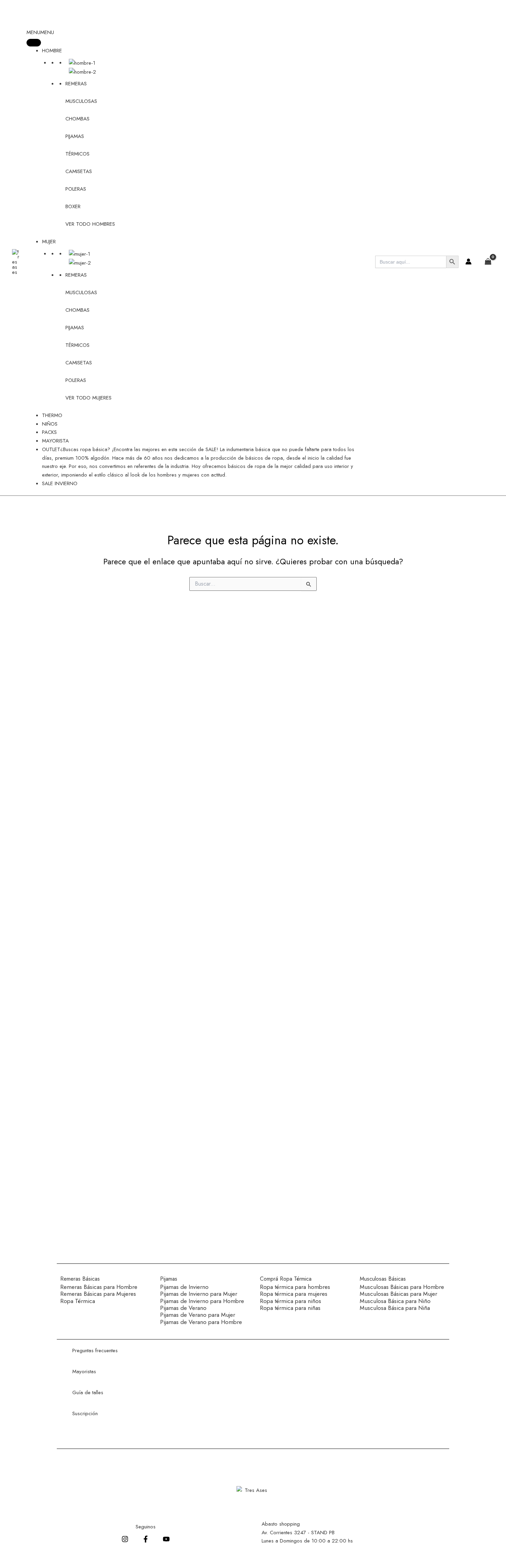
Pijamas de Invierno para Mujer (198, 1294)
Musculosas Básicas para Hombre (402, 1287)
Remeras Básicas (80, 1279)
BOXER (73, 206)
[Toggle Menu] (34, 42)
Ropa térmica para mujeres (293, 1294)
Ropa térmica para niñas (290, 1308)
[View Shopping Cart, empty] (486, 262)
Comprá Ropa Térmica (286, 1279)
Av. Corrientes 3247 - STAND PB (298, 1532)
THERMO (52, 415)
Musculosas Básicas (383, 1279)
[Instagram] (125, 1539)
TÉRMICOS (77, 154)
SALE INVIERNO (59, 483)
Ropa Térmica (77, 1301)
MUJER (49, 241)
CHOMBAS (77, 118)
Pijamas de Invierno (184, 1287)
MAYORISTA (55, 441)
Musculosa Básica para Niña (395, 1308)
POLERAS (75, 189)
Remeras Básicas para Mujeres (98, 1294)
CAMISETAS (78, 171)
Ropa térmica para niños (290, 1301)
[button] (40, 32)
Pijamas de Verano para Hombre (201, 1322)
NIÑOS (49, 424)
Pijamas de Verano (183, 1308)
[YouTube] (166, 1539)
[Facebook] (145, 1539)
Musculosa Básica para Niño (395, 1301)
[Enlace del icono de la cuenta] (468, 261)
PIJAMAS (74, 136)
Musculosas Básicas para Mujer (398, 1294)
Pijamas (168, 1279)
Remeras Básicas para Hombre (98, 1287)
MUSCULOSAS (81, 101)
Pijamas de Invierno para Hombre (202, 1301)
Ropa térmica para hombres (295, 1287)
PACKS (49, 432)
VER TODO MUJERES (88, 398)
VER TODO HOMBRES (90, 224)
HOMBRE (52, 50)
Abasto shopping (281, 1524)
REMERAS (76, 83)
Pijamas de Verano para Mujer (197, 1315)
